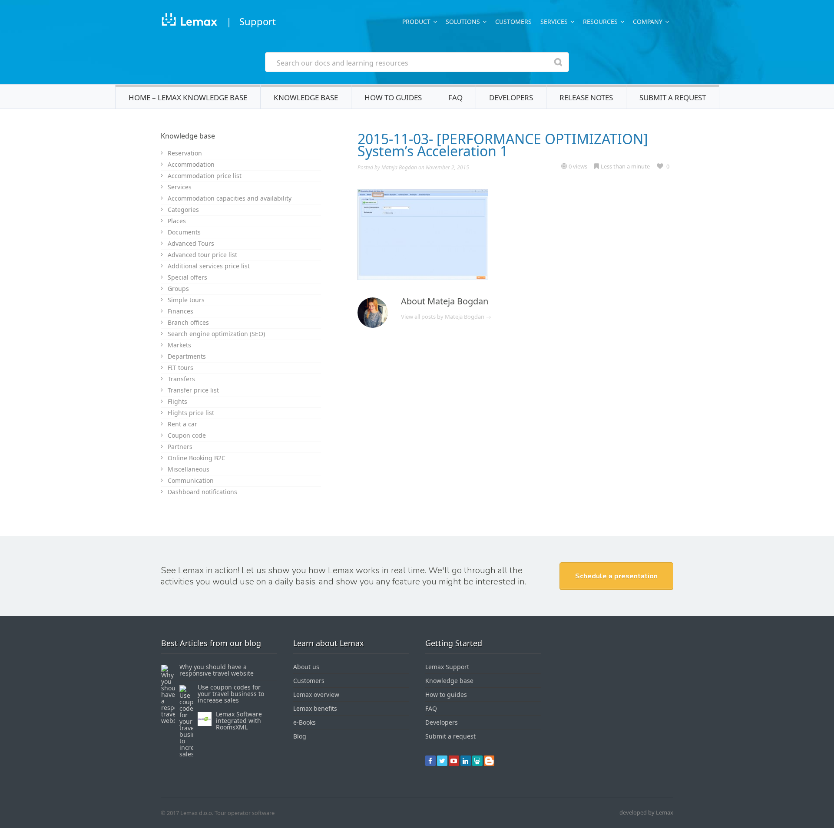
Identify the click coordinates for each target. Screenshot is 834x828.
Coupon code (187, 435)
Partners (180, 446)
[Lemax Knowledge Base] (189, 21)
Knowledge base (306, 97)
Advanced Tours (191, 243)
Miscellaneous (188, 469)
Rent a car (182, 424)
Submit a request (672, 97)
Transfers (181, 379)
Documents (184, 232)
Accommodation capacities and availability (229, 198)
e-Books (304, 722)
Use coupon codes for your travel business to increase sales (231, 693)
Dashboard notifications (202, 492)
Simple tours (186, 300)
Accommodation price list (205, 176)
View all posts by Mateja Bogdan (446, 316)
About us (306, 667)
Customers (513, 21)
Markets (179, 345)
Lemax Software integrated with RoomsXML (239, 720)
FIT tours (180, 367)
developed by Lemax (646, 812)
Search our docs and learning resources (342, 63)
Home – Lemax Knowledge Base (188, 97)
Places (177, 221)
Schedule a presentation (616, 576)
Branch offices (188, 322)
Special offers (187, 277)
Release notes (586, 97)
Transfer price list (193, 390)
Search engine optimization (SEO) (216, 334)
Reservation (185, 153)
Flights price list (191, 413)
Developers (511, 97)
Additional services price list (209, 266)
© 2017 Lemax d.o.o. (187, 813)
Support (257, 21)
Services (180, 187)
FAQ (455, 97)
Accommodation (191, 164)
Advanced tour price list (202, 255)
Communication (191, 480)
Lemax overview (316, 694)
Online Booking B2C (196, 458)
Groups (178, 288)
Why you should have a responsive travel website (216, 670)
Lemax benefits (315, 708)
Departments (187, 356)
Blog (299, 736)
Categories (183, 209)
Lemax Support (447, 667)
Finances (180, 311)
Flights (177, 401)
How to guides (393, 97)
